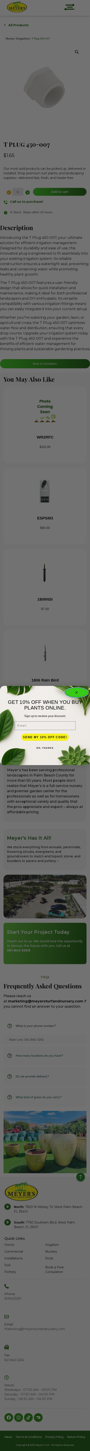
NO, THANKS (45, 748)
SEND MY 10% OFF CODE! (45, 737)
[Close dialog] (76, 692)
